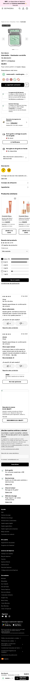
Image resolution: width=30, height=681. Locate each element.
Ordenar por (4, 248)
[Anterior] (3, 38)
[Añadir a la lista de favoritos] (15, 198)
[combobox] (15, 251)
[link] (15, 280)
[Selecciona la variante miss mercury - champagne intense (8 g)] (3, 79)
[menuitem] (23, 8)
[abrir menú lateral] (2, 8)
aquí (23, 629)
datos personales (17, 445)
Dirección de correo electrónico (10, 453)
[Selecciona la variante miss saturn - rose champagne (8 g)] (11, 79)
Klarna (23, 67)
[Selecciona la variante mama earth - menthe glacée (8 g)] (14, 79)
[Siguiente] (26, 38)
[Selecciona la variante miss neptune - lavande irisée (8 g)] (7, 79)
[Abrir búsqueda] (19, 8)
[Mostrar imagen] (15, 38)
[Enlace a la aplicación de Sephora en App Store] (17, 624)
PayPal (18, 67)
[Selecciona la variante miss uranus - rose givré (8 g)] (18, 79)
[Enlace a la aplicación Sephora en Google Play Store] (6, 624)
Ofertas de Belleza (5, 631)
